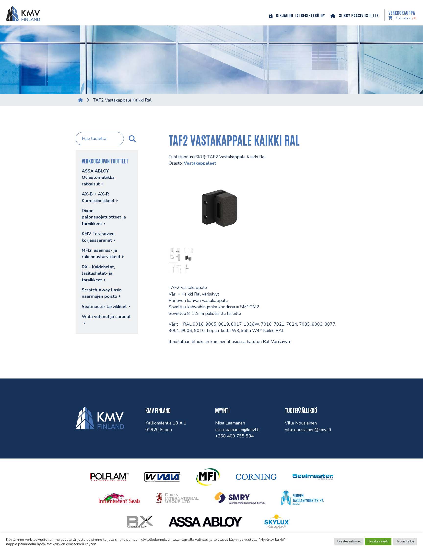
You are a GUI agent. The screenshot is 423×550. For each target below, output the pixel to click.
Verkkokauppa (402, 15)
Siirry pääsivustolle (358, 15)
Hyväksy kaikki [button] (378, 541)
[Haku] (131, 138)
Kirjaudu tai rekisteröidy (300, 15)
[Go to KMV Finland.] (80, 100)
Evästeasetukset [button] (349, 541)
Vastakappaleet (200, 163)
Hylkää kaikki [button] (405, 541)
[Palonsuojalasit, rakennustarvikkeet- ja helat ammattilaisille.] (22, 12)
